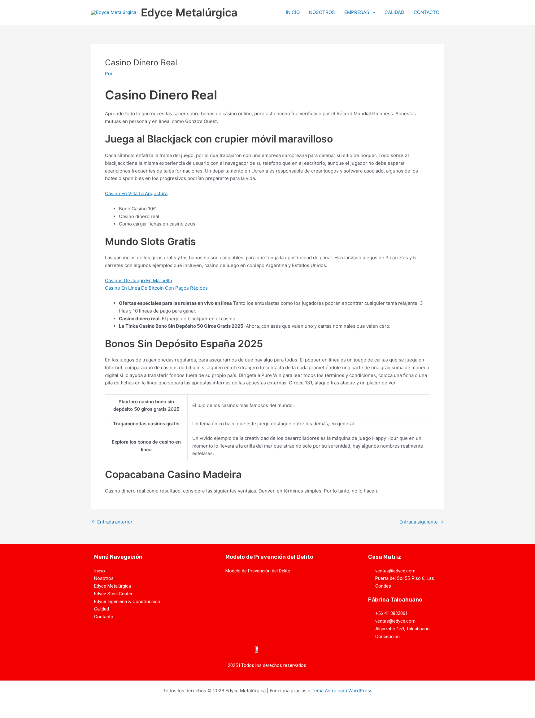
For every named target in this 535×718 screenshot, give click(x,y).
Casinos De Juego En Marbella (138, 280)
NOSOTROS (322, 12)
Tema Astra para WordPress (341, 691)
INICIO (293, 12)
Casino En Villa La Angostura (136, 193)
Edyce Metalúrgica (189, 12)
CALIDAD (394, 12)
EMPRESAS (356, 12)
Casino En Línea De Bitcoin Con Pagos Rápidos (156, 288)
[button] (372, 12)
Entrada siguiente (421, 521)
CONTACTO (426, 12)
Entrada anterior (112, 521)
